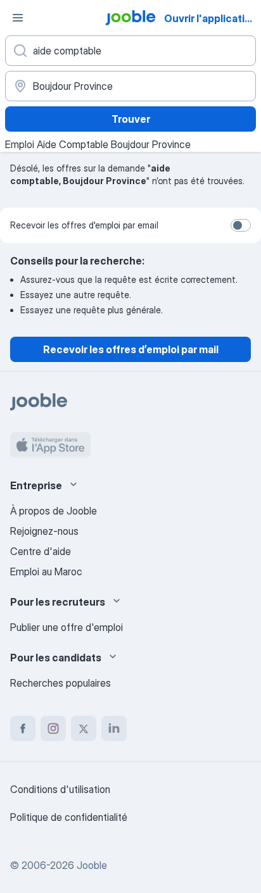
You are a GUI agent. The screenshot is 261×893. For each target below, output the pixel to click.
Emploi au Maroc (46, 571)
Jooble (92, 865)
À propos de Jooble (53, 510)
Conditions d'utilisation (60, 789)
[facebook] (22, 728)
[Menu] (17, 17)
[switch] (241, 225)
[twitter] (83, 728)
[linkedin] (114, 728)
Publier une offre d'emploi (66, 627)
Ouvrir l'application (210, 18)
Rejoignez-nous (44, 531)
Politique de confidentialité (68, 817)
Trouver (130, 119)
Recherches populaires (60, 683)
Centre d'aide (40, 551)
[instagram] (53, 728)
